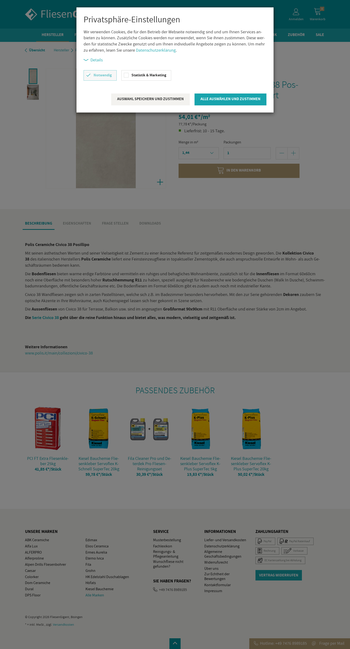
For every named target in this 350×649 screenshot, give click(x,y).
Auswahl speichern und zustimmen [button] (150, 98)
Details (96, 60)
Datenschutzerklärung (156, 50)
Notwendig (103, 75)
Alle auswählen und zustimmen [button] (230, 98)
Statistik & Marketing (148, 75)
